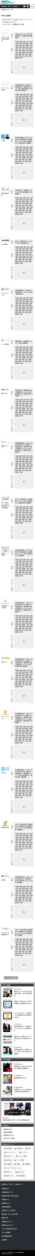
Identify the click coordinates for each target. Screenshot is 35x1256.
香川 (31, 52)
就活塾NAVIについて (7, 1225)
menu (32, 6)
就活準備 (9, 1148)
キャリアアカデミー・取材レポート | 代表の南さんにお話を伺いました (23, 1015)
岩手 (28, 41)
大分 (23, 56)
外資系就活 (22, 1176)
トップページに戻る (11, 978)
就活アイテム (10, 1176)
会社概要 (4, 1240)
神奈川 (27, 45)
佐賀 (16, 56)
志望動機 (9, 1164)
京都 (16, 50)
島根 (24, 52)
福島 (20, 43)
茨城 (24, 43)
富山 (20, 49)
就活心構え (19, 1148)
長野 (17, 47)
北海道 (17, 41)
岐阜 (31, 47)
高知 (23, 54)
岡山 (17, 52)
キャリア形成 (20, 1160)
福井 (26, 49)
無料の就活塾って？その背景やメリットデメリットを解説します (23, 1028)
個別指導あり (19, 87)
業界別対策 (25, 36)
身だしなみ (21, 1172)
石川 (23, 49)
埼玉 (20, 45)
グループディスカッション (14, 1168)
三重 (16, 49)
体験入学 (17, 34)
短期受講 (23, 90)
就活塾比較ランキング (20, 1078)
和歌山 (24, 50)
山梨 (31, 45)
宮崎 (26, 56)
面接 (29, 1148)
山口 (26, 54)
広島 (27, 52)
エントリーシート (12, 1152)
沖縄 (21, 58)
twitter (24, 6)
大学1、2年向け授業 (21, 824)
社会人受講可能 (19, 880)
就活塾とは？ (5, 1188)
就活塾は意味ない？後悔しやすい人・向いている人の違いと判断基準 (23, 1052)
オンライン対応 (25, 34)
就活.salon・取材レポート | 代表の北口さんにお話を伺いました (23, 1038)
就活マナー (10, 1172)
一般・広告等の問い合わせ (9, 1229)
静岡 (24, 47)
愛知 (27, 47)
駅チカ (28, 137)
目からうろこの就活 (9, 1138)
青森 (21, 41)
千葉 (16, 45)
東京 (23, 45)
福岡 (30, 54)
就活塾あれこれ (8, 1129)
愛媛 (20, 54)
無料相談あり (26, 88)
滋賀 (30, 49)
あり (24, 67)
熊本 (30, 56)
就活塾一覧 (5, 1218)
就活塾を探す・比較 (18, 24)
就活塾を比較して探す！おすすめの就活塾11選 (16, 1120)
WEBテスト (10, 1156)
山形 (17, 43)
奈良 (20, 50)
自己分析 (9, 1160)
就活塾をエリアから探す (9, 1210)
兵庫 (31, 50)
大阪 (28, 50)
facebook (27, 6)
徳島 (16, 54)
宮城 (31, 41)
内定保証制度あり (20, 85)
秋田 (24, 41)
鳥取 (20, 52)
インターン (24, 1152)
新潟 (20, 47)
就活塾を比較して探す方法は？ (10, 1196)
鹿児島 (17, 58)
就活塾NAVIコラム (9, 1135)
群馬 (31, 43)
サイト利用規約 (6, 1232)
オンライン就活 (22, 1156)
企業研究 (27, 1164)
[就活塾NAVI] (8, 3)
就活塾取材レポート (7, 1192)
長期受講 (26, 87)
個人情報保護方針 (7, 1236)
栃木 (27, 43)
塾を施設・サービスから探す (10, 1214)
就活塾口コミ (5, 1199)
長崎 (20, 56)
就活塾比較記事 (8, 1132)
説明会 (18, 1164)
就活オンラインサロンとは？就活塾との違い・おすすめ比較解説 (23, 993)
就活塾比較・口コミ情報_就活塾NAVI (12, 1253)
